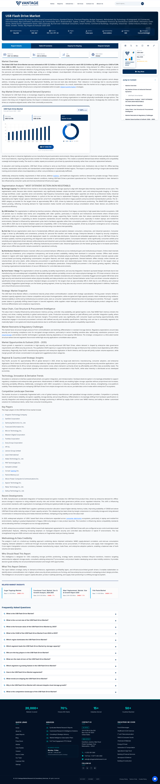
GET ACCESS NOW (88, 405)
